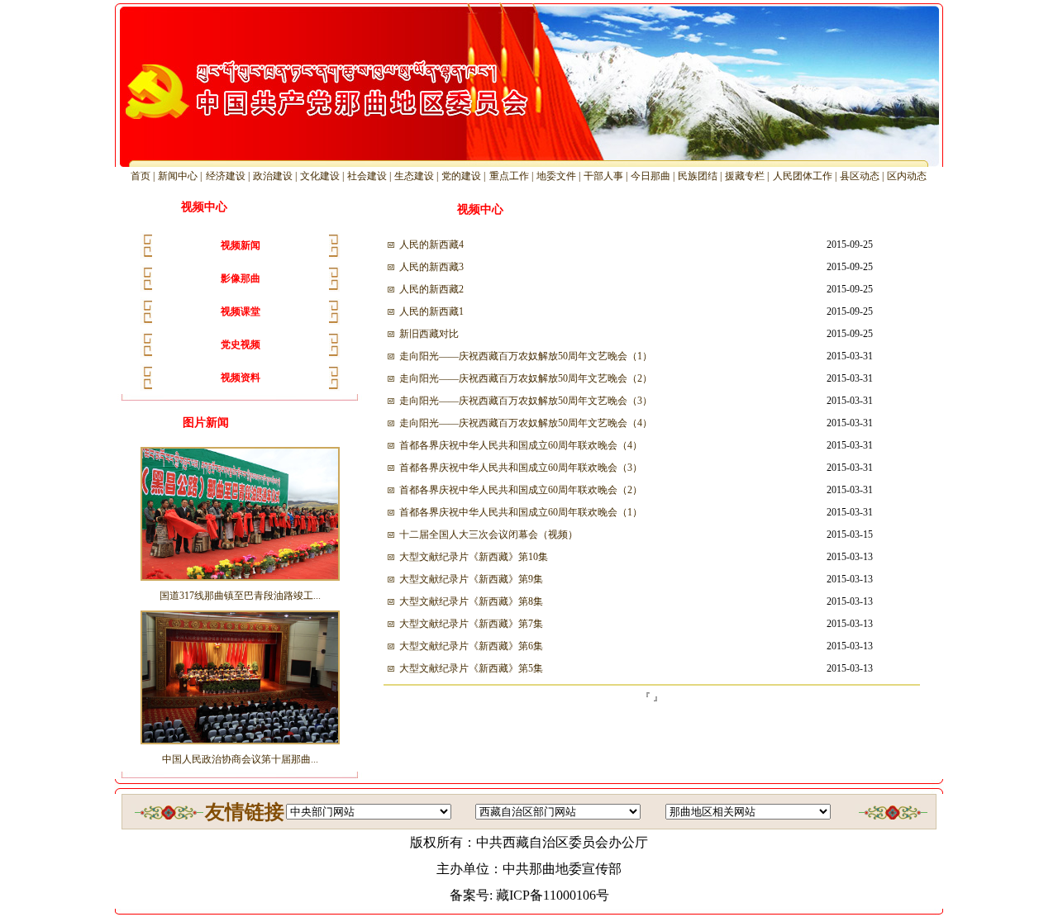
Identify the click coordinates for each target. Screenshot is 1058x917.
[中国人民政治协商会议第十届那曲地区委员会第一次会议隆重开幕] (240, 743)
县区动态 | (863, 176)
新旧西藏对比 (429, 334)
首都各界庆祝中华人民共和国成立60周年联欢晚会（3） (520, 467)
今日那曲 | (654, 176)
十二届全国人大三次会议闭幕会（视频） (488, 534)
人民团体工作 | (806, 176)
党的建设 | (464, 176)
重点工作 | (512, 176)
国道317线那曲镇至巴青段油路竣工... (240, 595)
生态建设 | (417, 176)
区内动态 (907, 176)
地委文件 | (559, 176)
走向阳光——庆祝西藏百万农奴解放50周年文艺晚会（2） (525, 378)
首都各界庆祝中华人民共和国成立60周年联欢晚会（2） (520, 490)
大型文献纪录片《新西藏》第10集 (473, 557)
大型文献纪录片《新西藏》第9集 (471, 579)
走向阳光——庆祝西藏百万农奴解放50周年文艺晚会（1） (525, 356)
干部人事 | (607, 176)
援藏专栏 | (748, 176)
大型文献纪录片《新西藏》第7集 (471, 624)
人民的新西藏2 (431, 289)
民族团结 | (701, 176)
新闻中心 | (181, 176)
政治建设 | (276, 176)
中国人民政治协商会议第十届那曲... (240, 759)
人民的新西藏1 (431, 311)
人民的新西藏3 (431, 267)
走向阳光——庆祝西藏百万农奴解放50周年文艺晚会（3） (525, 400)
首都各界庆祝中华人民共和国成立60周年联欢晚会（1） (520, 512)
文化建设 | (323, 176)
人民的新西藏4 (431, 244)
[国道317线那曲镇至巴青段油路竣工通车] (240, 580)
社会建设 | (370, 176)
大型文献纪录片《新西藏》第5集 (471, 668)
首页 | (144, 176)
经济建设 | (229, 176)
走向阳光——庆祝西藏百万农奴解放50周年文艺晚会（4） (525, 423)
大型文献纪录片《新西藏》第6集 (471, 646)
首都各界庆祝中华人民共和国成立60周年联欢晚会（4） (520, 445)
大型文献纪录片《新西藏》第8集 (471, 601)
